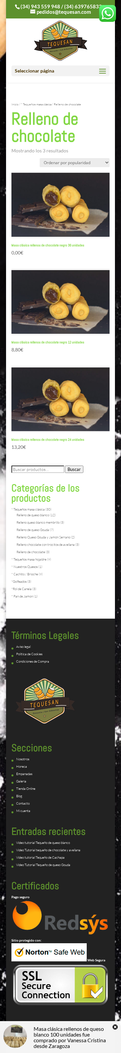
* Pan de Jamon (22, 596)
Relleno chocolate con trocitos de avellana (45, 544)
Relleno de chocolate (30, 552)
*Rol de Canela (21, 589)
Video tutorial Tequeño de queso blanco (43, 843)
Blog (19, 796)
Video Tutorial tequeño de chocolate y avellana (48, 850)
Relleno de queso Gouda (32, 530)
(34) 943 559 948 (40, 6)
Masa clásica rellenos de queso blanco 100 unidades (69, 1031)
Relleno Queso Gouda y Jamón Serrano (43, 537)
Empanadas (24, 774)
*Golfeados (19, 581)
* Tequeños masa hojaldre (28, 559)
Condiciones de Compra (32, 661)
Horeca (21, 766)
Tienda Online (25, 788)
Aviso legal (23, 646)
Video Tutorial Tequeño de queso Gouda (43, 865)
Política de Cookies (29, 654)
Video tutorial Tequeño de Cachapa (40, 857)
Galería (21, 781)
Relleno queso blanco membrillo (37, 522)
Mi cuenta (23, 811)
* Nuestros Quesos (24, 567)
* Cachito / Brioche (24, 574)
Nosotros (22, 759)
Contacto (23, 803)
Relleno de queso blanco (32, 515)
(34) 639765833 (83, 6)
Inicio (14, 104)
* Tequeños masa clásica (36, 104)
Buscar (74, 469)
